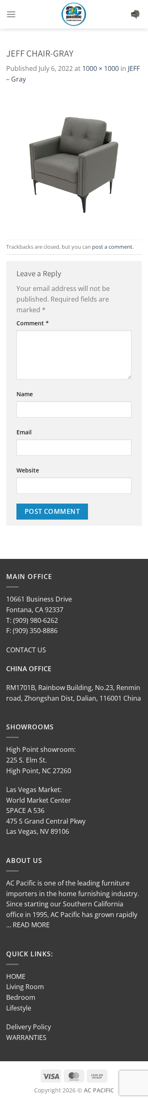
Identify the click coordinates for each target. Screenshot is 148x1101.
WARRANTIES (26, 1037)
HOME (15, 976)
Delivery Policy (28, 1026)
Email (24, 432)
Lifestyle (18, 1007)
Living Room (25, 986)
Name (24, 394)
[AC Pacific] (74, 14)
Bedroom (20, 997)
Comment (32, 323)
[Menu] (11, 14)
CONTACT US (26, 649)
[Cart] (135, 14)
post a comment (112, 246)
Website (27, 470)
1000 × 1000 (100, 68)
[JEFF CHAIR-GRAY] (74, 161)
